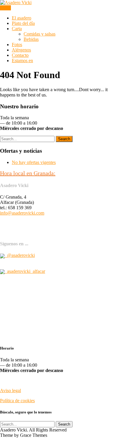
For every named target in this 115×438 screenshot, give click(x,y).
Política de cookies (17, 400)
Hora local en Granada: (27, 173)
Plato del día (23, 23)
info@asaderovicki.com (22, 212)
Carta (17, 28)
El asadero (21, 17)
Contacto (20, 55)
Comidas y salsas (39, 33)
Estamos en (22, 60)
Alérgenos (21, 49)
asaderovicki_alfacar (25, 271)
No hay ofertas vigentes (34, 162)
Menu (5, 7)
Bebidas (31, 39)
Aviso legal (10, 390)
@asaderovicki (20, 255)
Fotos (17, 44)
